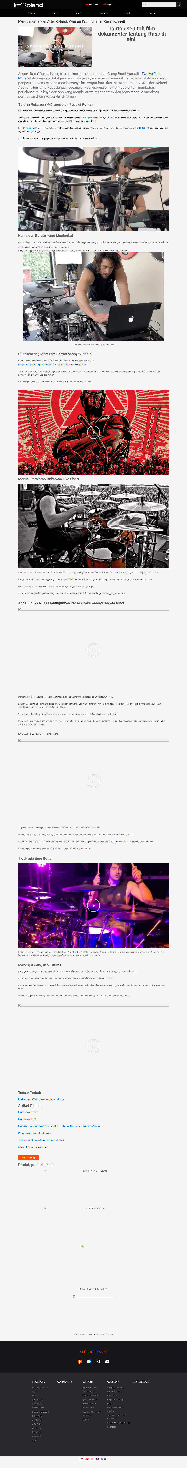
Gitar (53, 13)
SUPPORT (87, 1381)
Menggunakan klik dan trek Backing (34, 1133)
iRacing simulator (90, 118)
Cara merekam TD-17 (28, 1119)
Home (32, 13)
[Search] (178, 4)
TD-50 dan (73, 579)
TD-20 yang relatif (29, 128)
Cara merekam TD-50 (28, 1112)
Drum (78, 13)
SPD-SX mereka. (93, 828)
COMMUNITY (64, 1381)
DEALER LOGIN (141, 1381)
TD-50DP (143, 128)
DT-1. (128, 996)
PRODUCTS (38, 1381)
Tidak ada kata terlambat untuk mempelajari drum (41, 1140)
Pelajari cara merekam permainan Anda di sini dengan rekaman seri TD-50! (52, 364)
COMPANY (113, 1381)
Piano (102, 13)
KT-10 (126, 841)
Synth (127, 13)
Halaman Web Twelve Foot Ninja (41, 1099)
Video (152, 13)
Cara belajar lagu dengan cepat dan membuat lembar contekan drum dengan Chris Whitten (59, 1126)
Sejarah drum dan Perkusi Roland (33, 1147)
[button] (55, 46)
